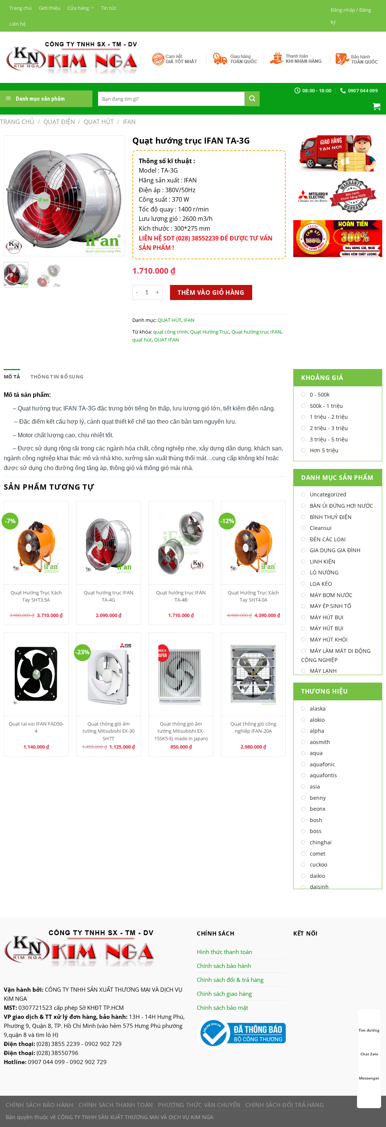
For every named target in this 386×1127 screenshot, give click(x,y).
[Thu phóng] (14, 247)
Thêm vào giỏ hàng (211, 292)
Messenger (369, 1078)
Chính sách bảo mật (222, 1007)
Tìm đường (369, 1030)
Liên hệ (17, 23)
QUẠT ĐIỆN (59, 122)
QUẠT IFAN (166, 339)
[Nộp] (252, 98)
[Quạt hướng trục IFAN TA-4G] (108, 542)
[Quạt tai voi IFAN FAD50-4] (36, 674)
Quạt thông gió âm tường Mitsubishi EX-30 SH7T (109, 730)
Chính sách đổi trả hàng (284, 1105)
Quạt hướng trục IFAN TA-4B (181, 596)
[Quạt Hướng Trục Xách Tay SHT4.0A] (253, 542)
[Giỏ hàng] (376, 106)
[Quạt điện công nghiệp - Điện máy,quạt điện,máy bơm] (72, 57)
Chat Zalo (369, 1054)
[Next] (112, 196)
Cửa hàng (78, 8)
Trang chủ (20, 8)
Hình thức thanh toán (224, 952)
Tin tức (108, 8)
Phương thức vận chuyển (199, 1105)
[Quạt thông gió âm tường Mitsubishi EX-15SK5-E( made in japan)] (181, 674)
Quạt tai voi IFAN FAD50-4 (36, 727)
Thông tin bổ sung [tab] (57, 376)
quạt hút (142, 339)
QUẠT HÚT (99, 122)
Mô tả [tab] (12, 376)
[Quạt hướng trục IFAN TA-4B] (181, 542)
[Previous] (16, 196)
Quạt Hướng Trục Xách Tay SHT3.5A (36, 596)
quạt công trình (170, 331)
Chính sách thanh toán (115, 1105)
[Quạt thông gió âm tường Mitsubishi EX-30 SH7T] (108, 674)
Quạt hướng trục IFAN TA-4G (108, 596)
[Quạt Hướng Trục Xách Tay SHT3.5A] (36, 542)
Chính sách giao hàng (224, 993)
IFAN (129, 122)
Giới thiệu (49, 8)
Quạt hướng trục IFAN (256, 331)
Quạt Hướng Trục (209, 331)
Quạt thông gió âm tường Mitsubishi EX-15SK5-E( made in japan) (181, 730)
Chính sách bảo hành (224, 965)
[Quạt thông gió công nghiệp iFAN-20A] (253, 674)
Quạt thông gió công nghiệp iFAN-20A (253, 727)
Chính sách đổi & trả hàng (230, 979)
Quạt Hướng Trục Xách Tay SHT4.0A (253, 596)
